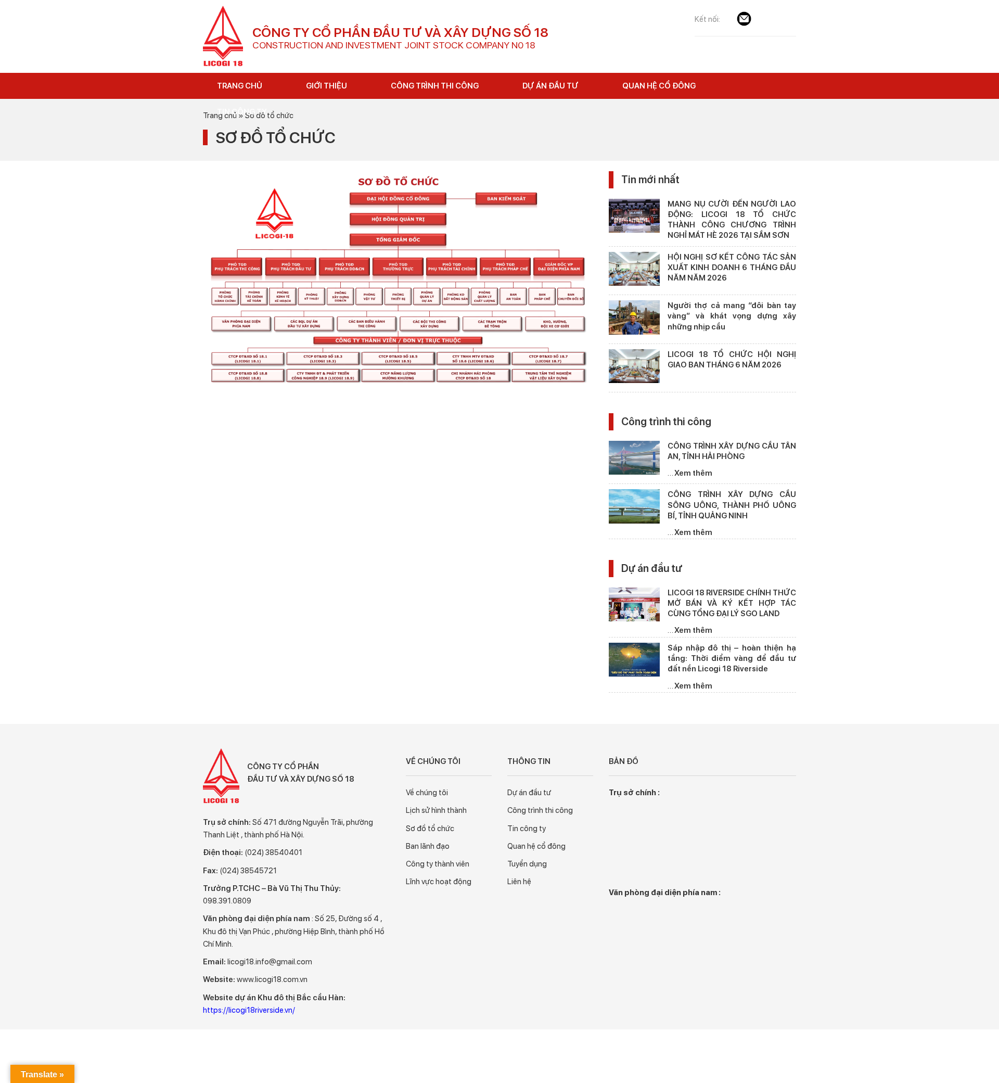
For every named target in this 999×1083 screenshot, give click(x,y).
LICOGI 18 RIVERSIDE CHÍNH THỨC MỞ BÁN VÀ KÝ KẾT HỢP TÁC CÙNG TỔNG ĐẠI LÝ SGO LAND (732, 603)
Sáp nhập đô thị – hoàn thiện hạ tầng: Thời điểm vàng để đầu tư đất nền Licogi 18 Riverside (732, 658)
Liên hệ (519, 881)
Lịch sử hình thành (436, 810)
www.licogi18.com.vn (272, 979)
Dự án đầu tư (651, 568)
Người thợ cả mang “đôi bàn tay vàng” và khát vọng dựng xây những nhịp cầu (732, 316)
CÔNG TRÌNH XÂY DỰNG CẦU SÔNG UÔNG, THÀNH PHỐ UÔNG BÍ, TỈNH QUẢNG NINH (732, 505)
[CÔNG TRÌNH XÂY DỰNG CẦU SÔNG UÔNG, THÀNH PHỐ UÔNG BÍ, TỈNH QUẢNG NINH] (634, 508)
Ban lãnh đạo (428, 846)
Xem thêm (693, 473)
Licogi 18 (224, 36)
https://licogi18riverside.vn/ (249, 1010)
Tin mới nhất (650, 179)
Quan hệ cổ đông (536, 846)
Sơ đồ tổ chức (430, 828)
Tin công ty (526, 828)
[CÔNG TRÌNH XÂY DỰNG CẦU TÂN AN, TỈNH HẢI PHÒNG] (634, 460)
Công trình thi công (666, 421)
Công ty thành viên (437, 864)
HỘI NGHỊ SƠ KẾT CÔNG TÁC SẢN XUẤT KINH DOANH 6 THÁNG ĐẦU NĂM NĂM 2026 (732, 267)
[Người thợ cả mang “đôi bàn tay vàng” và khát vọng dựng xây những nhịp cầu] (634, 319)
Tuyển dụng (527, 864)
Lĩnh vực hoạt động (438, 881)
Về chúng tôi (427, 792)
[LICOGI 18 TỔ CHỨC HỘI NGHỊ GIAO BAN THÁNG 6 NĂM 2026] (634, 368)
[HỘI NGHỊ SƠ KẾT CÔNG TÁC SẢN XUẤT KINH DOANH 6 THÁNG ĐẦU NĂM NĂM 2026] (634, 271)
